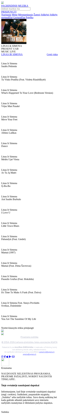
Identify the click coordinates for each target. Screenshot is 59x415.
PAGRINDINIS (9, 5)
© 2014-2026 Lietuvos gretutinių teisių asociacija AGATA (29, 342)
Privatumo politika (29, 337)
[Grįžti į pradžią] (2, 3)
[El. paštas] (13, 356)
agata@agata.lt (29, 354)
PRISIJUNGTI (8, 11)
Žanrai (37, 14)
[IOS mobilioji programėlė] (7, 356)
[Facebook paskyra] (5, 356)
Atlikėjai (44, 14)
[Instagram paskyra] (2, 356)
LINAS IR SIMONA (12, 54)
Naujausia (6, 14)
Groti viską (52, 54)
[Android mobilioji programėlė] (10, 356)
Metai (14, 14)
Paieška (29, 17)
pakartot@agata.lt (46, 352)
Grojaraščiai (19, 17)
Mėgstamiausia (25, 14)
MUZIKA (23, 5)
